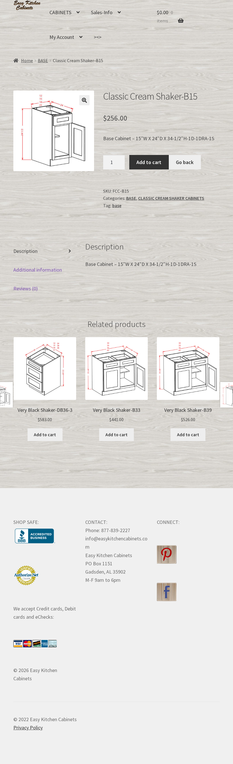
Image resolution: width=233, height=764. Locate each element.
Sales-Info (102, 12)
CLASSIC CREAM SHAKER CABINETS (171, 198)
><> (97, 37)
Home (27, 60)
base (116, 205)
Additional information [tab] (37, 269)
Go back (185, 162)
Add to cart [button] (45, 434)
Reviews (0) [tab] (25, 288)
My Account (61, 37)
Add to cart (148, 162)
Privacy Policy (28, 727)
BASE (43, 60)
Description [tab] (25, 251)
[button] (84, 100)
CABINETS (60, 12)
